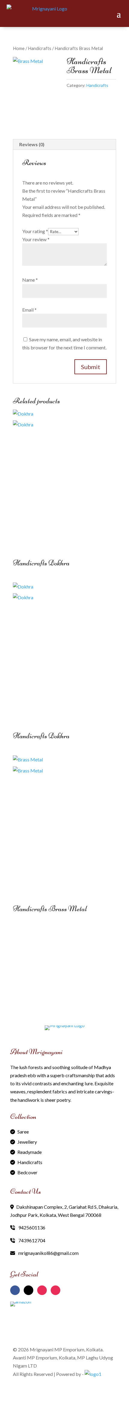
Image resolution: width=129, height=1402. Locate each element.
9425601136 (31, 1227)
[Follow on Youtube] (55, 1290)
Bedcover (27, 1172)
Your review (36, 239)
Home (19, 48)
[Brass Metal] (37, 88)
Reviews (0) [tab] (31, 144)
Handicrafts (39, 48)
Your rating (35, 231)
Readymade (29, 1152)
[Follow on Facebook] (15, 1290)
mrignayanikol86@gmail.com (48, 1253)
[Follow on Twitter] (28, 1290)
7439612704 (31, 1240)
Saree (23, 1131)
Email (29, 310)
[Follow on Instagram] (42, 1290)
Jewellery (27, 1142)
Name (30, 280)
